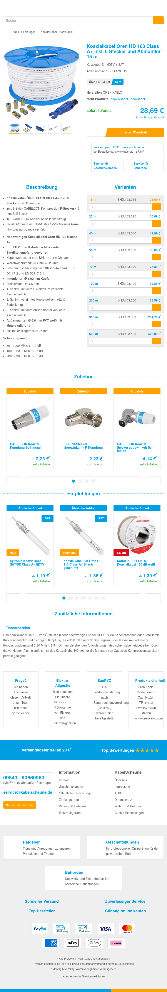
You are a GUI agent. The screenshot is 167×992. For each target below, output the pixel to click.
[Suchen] (158, 20)
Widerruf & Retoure (128, 806)
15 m (92, 199)
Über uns (121, 780)
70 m (92, 266)
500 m (93, 334)
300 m (93, 317)
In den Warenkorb (136, 132)
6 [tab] (96, 598)
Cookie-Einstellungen (129, 812)
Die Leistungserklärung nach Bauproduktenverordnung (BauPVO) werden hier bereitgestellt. (111, 702)
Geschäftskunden (71, 786)
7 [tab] (103, 598)
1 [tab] (73, 481)
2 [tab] (80, 481)
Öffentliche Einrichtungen (76, 793)
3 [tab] (86, 481)
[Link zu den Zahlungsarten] (84, 937)
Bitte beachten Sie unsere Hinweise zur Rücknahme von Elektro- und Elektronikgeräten (64, 707)
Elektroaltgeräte (70, 812)
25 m (92, 216)
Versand (159, 117)
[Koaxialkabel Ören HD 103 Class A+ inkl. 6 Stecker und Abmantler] (14, 127)
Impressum (122, 786)
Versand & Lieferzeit (73, 806)
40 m (92, 233)
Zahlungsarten (69, 799)
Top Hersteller (42, 910)
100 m (93, 283)
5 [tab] (90, 598)
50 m (92, 250)
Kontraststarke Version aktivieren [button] (84, 976)
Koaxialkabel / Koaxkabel (127, 99)
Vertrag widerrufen (19, 805)
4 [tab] (93, 481)
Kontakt (64, 780)
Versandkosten (101, 958)
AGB (118, 793)
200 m (93, 300)
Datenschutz (123, 799)
